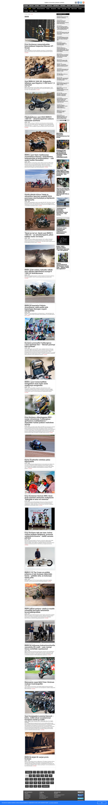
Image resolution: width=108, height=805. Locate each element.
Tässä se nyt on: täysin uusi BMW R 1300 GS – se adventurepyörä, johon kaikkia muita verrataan (39, 235)
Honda (47, 8)
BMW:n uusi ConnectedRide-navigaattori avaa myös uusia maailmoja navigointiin (36, 383)
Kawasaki (64, 8)
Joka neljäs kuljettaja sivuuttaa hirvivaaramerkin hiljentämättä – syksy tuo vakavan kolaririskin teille (63, 38)
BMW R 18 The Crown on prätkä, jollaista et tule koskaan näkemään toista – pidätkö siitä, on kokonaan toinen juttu (38, 575)
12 (46, 775)
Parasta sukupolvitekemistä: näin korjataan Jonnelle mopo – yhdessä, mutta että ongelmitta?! (62, 266)
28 (26, 786)
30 (35, 786)
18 (43, 779)
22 (31, 782)
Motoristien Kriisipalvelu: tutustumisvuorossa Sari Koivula (62, 135)
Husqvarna (53, 8)
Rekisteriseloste (27, 797)
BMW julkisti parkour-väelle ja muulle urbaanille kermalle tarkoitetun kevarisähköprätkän (39, 610)
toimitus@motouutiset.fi (43, 797)
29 (31, 786)
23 (35, 782)
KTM (69, 8)
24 (39, 782)
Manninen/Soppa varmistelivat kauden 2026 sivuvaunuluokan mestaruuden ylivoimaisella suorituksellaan (62, 55)
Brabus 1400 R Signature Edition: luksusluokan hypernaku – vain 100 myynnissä (62, 248)
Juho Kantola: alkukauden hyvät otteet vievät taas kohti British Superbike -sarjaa (62, 69)
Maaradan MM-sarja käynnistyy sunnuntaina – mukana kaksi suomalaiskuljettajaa (62, 78)
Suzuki (80, 8)
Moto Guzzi (74, 8)
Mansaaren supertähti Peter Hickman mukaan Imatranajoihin (39, 683)
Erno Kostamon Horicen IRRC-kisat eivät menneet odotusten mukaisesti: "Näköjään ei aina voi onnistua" (39, 497)
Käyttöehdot (27, 798)
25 (43, 782)
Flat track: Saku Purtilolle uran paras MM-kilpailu (62, 74)
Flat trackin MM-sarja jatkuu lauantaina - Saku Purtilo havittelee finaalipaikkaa (62, 94)
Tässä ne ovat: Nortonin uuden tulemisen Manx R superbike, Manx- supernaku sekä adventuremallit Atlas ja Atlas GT (62, 192)
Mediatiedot (56, 797)
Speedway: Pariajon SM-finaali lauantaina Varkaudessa (62, 17)
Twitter (80, 798)
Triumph (26, 11)
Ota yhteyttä (75, 5)
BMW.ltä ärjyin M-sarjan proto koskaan (37, 758)
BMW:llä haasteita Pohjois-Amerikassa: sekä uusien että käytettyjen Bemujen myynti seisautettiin (36, 308)
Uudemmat (28, 772)
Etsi (80, 792)
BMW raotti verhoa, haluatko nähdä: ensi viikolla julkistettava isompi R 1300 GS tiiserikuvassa (39, 271)
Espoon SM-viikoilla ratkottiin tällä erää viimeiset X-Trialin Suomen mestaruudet (63, 33)
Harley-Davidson (41, 8)
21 (26, 782)
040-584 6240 (43, 798)
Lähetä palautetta (42, 795)
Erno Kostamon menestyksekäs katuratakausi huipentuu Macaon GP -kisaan (39, 46)
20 (52, 779)
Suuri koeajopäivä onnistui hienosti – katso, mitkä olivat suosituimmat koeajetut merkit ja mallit (39, 718)
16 (35, 779)
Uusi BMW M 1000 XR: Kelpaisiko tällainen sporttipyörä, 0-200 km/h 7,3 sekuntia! (40, 83)
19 (47, 779)
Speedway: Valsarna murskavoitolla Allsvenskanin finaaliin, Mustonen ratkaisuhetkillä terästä (62, 106)
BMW (30, 8)
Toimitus (41, 792)
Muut (36, 11)
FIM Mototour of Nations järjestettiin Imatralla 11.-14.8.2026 (61, 111)
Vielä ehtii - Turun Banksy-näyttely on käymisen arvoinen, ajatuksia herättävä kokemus (62, 65)
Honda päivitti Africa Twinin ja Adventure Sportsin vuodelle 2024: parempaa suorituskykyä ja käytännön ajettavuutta (40, 197)
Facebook (80, 795)
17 (39, 779)
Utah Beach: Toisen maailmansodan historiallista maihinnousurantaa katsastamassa (61, 230)
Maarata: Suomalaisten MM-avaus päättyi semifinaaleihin (62, 60)
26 (47, 782)
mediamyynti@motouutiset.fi (59, 794)
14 (26, 779)
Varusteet (43, 5)
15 (31, 779)
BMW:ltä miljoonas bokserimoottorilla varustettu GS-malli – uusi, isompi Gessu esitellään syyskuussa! (40, 647)
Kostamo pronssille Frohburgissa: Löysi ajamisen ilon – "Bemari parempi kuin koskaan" (40, 344)
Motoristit (56, 5)
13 (50, 775)
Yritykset (62, 5)
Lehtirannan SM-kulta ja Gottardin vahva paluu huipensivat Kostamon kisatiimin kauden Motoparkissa (63, 22)
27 (52, 782)
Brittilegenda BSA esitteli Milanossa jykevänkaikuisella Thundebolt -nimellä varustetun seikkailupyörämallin (61, 154)
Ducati (34, 8)
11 (42, 775)
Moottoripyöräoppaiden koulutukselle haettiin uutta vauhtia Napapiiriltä (62, 43)
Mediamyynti (57, 792)
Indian (59, 8)
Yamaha (31, 11)
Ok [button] (101, 802)
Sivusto (69, 5)
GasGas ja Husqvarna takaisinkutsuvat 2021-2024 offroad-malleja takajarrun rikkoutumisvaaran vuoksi (62, 117)
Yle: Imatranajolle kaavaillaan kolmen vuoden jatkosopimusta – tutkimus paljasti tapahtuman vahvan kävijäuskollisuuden (62, 27)
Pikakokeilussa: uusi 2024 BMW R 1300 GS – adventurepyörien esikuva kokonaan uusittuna (39, 119)
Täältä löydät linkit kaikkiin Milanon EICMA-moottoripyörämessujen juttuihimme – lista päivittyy (62, 172)
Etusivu (26, 5)
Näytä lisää (63, 120)
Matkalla (49, 5)
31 (39, 786)
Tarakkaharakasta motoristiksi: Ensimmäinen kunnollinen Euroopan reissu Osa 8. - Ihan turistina (62, 212)
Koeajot (31, 5)
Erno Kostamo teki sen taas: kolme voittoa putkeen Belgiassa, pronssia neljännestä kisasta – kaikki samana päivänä (39, 535)
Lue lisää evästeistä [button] (53, 802)
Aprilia (25, 8)
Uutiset (37, 5)
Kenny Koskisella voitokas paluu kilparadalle (37, 461)
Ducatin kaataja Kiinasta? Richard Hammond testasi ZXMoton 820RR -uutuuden (63, 83)
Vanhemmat (45, 786)
